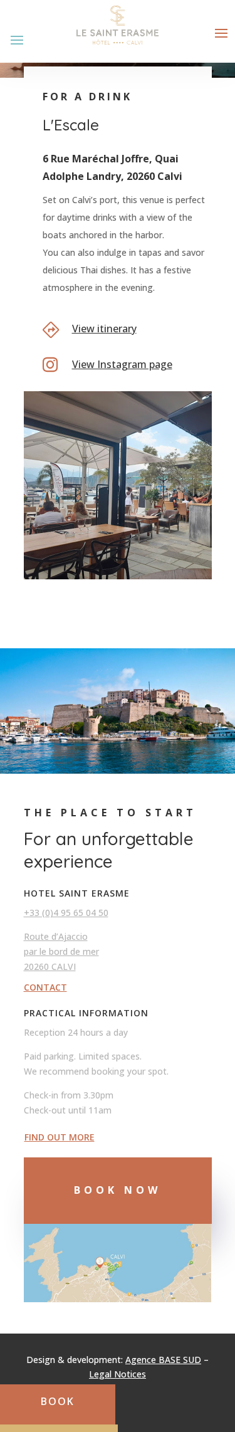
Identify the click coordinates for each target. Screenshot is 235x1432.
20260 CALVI (50, 966)
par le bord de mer (61, 951)
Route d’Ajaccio (56, 936)
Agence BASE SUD (163, 1360)
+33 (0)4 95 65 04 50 (66, 913)
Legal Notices (117, 1374)
